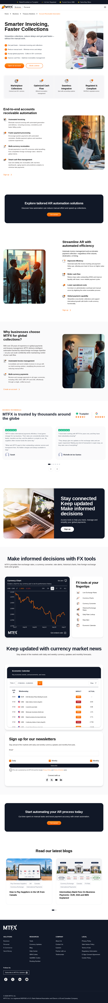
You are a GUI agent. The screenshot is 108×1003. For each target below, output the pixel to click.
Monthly (96, 761)
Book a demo (34, 66)
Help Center (34, 951)
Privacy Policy (47, 770)
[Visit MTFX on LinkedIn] (19, 979)
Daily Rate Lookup (89, 614)
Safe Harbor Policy (88, 944)
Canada (37, 883)
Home (7, 14)
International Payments (34, 887)
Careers (58, 948)
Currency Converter (89, 603)
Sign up (6, 175)
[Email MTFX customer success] (26, 979)
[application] (37, 610)
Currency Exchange (17, 887)
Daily (14, 761)
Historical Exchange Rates (89, 609)
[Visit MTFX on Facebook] (5, 979)
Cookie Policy (86, 958)
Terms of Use (86, 948)
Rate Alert (86, 620)
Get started (54, 214)
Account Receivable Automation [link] (49, 14)
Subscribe (54, 765)
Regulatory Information (89, 951)
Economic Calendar (89, 625)
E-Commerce (7, 948)
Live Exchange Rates (90, 592)
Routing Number (35, 961)
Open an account (14, 66)
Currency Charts (88, 598)
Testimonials (60, 954)
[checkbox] (10, 761)
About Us (59, 941)
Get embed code (57, 633)
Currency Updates (36, 944)
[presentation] (29, 683)
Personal (27, 7)
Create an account (10, 389)
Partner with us (61, 951)
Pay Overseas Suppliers (19, 883)
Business (18, 7)
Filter (92, 683)
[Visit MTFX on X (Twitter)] (12, 979)
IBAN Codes (34, 954)
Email (11, 750)
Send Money (7, 951)
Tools (31, 941)
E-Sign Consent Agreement (91, 954)
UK (31, 883)
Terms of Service (59, 770)
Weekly (54, 761)
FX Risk (87, 883)
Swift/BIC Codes (35, 958)
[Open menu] (105, 7)
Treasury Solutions (29, 14)
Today (12, 683)
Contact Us (59, 944)
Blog (31, 948)
